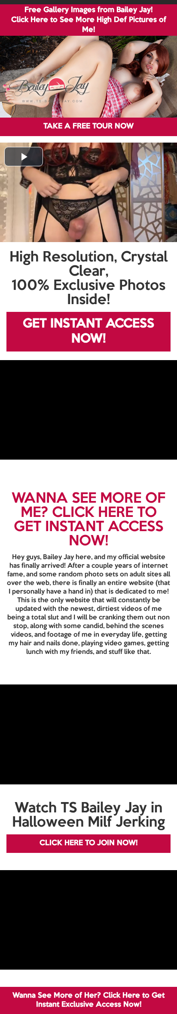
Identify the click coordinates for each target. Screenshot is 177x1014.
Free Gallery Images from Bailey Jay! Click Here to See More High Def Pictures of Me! (88, 20)
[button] (23, 156)
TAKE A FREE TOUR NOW (88, 126)
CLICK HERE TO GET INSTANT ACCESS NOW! (88, 527)
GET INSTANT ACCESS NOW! (88, 331)
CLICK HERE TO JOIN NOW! (88, 843)
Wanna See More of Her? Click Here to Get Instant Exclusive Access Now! (88, 1000)
